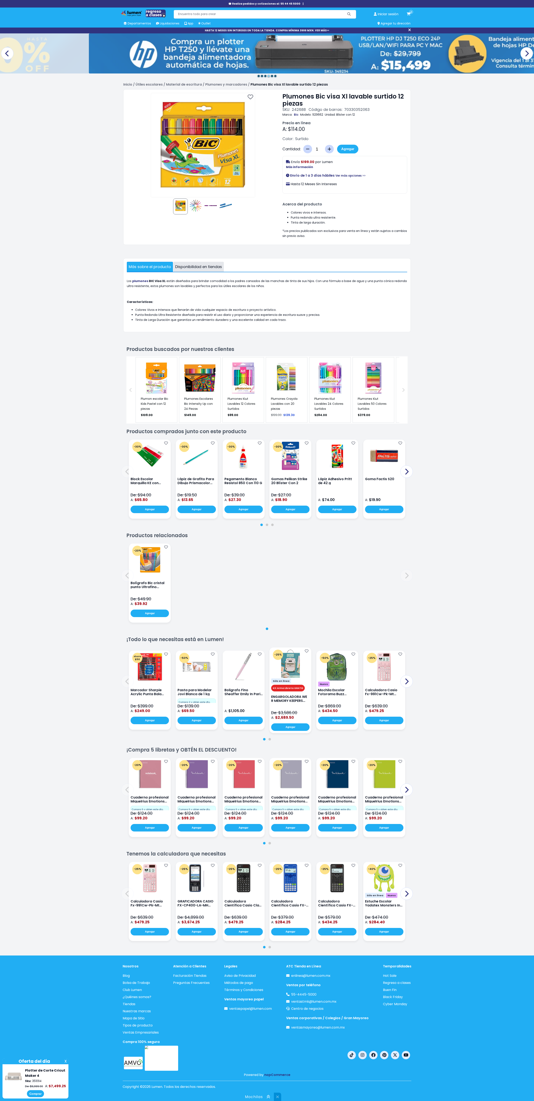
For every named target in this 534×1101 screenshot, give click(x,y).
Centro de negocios (307, 1008)
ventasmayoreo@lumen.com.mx (318, 1027)
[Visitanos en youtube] (406, 1055)
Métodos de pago (238, 982)
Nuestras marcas (137, 1011)
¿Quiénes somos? (137, 997)
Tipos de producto (138, 1025)
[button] (127, 471)
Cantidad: (291, 149)
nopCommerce (277, 1074)
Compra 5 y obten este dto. (147, 809)
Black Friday (393, 997)
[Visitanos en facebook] (373, 1055)
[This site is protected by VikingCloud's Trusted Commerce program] (161, 1058)
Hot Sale (390, 975)
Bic (296, 115)
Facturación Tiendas (190, 975)
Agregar (347, 149)
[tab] (261, 525)
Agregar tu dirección (395, 23)
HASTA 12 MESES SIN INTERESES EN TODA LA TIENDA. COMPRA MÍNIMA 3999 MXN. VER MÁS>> (267, 30)
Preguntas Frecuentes (191, 982)
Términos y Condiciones (243, 989)
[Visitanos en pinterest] (384, 1055)
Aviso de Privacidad (240, 975)
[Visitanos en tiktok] (352, 1055)
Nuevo (324, 684)
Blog (126, 975)
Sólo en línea (281, 681)
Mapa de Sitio (134, 1018)
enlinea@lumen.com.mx (310, 975)
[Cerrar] (409, 30)
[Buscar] (349, 14)
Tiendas (129, 1004)
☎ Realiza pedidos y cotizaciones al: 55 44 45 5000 (264, 3)
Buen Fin (390, 989)
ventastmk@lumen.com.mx (313, 1001)
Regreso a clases (397, 982)
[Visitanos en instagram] (362, 1055)
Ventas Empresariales (141, 1032)
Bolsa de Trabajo (136, 982)
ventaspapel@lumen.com (250, 1008)
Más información (299, 167)
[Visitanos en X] (395, 1055)
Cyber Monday (395, 1004)
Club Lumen (132, 989)
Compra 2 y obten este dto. (194, 702)
